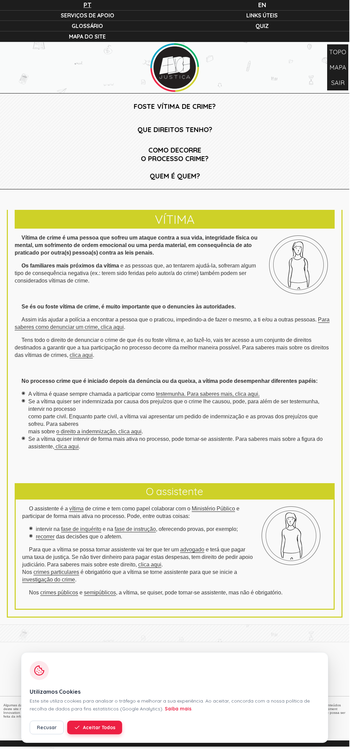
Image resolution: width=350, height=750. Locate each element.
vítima (76, 508)
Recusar (47, 727)
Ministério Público (213, 508)
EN (262, 5)
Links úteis (262, 15)
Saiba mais (178, 709)
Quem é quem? (175, 176)
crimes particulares (56, 572)
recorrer (45, 536)
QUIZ (262, 26)
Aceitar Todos (99, 727)
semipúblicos (100, 592)
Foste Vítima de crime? (175, 106)
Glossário (87, 26)
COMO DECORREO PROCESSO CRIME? (174, 154)
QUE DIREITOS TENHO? (174, 129)
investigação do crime (48, 579)
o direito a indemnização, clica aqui (99, 431)
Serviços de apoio (87, 15)
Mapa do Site (87, 36)
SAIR (338, 83)
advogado (192, 549)
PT (87, 5)
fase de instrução (135, 529)
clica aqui (81, 355)
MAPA (338, 67)
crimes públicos (59, 592)
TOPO (337, 52)
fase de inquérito (81, 529)
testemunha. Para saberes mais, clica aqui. (208, 394)
